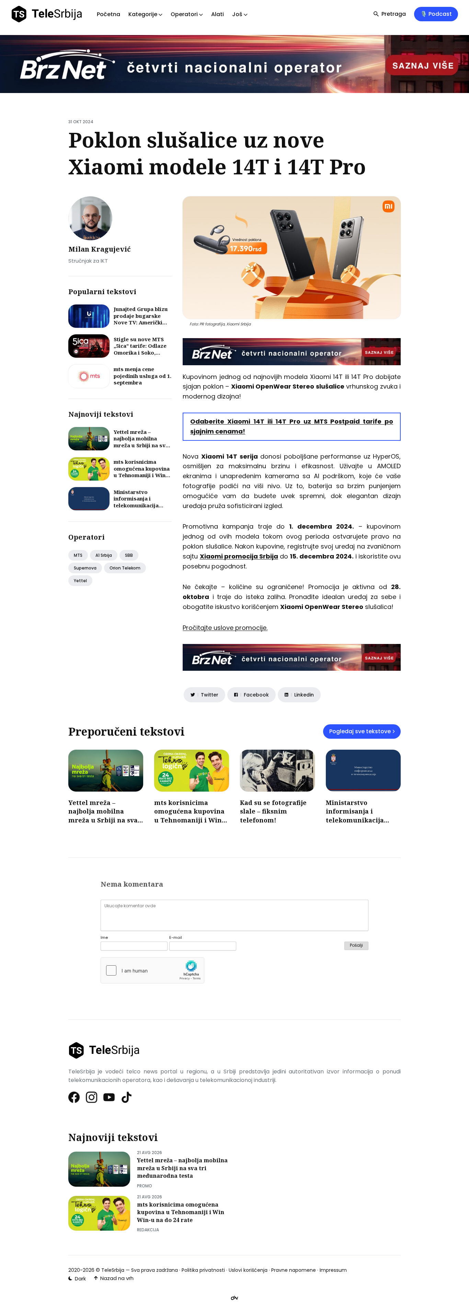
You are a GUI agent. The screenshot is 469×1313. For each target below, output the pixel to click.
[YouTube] (109, 1097)
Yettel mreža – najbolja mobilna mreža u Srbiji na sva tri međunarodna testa (141, 445)
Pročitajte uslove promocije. (225, 627)
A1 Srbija (103, 555)
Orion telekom (125, 568)
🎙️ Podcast (436, 14)
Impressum (333, 1270)
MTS (78, 555)
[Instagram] (92, 1097)
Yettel (80, 581)
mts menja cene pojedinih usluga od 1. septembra (142, 376)
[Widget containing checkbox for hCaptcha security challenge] (152, 970)
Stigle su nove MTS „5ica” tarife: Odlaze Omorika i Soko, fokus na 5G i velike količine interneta (140, 352)
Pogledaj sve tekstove (360, 731)
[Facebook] (74, 1097)
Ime (104, 937)
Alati (217, 14)
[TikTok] (127, 1097)
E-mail (175, 937)
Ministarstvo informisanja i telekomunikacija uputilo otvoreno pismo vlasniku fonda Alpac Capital (142, 508)
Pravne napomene (293, 1270)
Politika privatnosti (203, 1270)
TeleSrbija (112, 1270)
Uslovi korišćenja (248, 1270)
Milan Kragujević (99, 249)
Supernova (85, 568)
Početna (108, 14)
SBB (129, 555)
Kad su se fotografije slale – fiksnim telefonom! (273, 811)
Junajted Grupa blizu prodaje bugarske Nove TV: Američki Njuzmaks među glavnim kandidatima (141, 322)
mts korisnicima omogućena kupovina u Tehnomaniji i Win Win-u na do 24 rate (142, 471)
